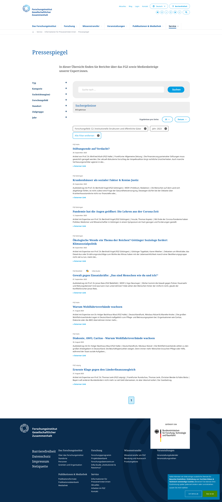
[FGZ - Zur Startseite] (43, 10)
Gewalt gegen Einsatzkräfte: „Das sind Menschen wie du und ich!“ (115, 275)
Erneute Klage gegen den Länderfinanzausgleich (104, 369)
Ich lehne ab (193, 494)
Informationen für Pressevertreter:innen (60, 32)
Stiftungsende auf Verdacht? (91, 148)
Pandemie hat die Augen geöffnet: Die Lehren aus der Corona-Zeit (116, 211)
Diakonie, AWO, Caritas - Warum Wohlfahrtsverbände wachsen (114, 338)
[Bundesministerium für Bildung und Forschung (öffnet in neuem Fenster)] (170, 433)
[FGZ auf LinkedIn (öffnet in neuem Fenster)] (166, 12)
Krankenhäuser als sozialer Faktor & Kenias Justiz (106, 180)
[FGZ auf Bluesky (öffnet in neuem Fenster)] (175, 12)
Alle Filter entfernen (87, 135)
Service (39, 32)
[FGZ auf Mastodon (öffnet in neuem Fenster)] (171, 12)
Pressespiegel (83, 32)
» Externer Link (79, 166)
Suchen (176, 89)
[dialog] (194, 487)
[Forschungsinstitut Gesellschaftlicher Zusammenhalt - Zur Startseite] (49, 433)
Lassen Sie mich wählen (178, 488)
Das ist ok (210, 494)
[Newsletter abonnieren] (179, 12)
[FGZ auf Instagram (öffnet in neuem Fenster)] (162, 12)
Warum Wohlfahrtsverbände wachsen (97, 306)
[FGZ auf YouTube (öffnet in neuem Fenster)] (157, 12)
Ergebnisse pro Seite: (149, 119)
